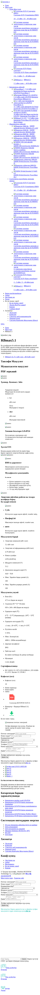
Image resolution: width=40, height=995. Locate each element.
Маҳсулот (8, 329)
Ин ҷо (28, 763)
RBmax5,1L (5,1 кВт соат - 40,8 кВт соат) (20, 357)
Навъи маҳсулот (7, 746)
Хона (7, 328)
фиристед (5, 757)
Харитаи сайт (19, 878)
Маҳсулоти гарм (7, 878)
